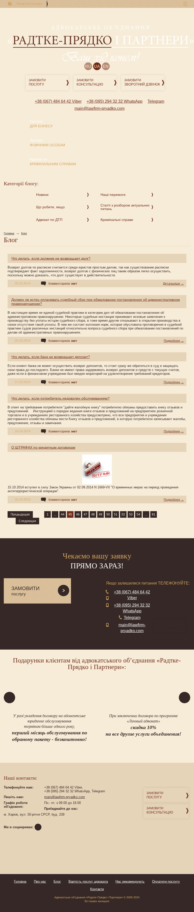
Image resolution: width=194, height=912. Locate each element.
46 (78, 514)
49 (100, 514)
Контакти (97, 889)
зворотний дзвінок (171, 626)
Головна (9, 233)
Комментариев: (62, 283)
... (55, 514)
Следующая (27, 521)
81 (153, 514)
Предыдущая (20, 514)
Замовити (37, 82)
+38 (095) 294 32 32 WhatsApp (114, 101)
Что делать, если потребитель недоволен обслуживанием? (60, 398)
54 (138, 514)
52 (123, 514)
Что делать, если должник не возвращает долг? (50, 258)
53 (131, 514)
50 (108, 514)
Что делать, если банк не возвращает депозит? (50, 357)
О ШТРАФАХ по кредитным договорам (43, 447)
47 (85, 514)
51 (115, 514)
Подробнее (172, 340)
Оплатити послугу (166, 881)
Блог (24, 233)
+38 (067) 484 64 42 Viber (58, 101)
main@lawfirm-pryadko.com (100, 108)
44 (62, 514)
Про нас (40, 881)
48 (93, 514)
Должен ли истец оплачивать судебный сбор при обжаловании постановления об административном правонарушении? (95, 302)
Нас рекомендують (129, 881)
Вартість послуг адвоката (88, 881)
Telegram (156, 101)
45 (70, 514)
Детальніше (171, 283)
